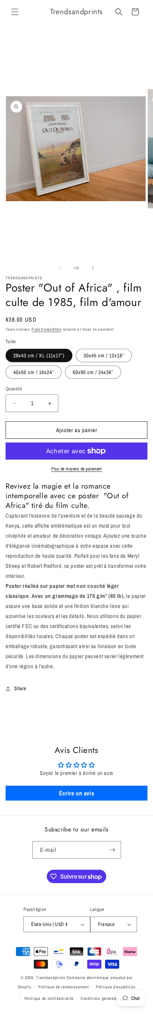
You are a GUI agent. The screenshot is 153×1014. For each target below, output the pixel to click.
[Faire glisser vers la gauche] (60, 268)
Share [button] (20, 688)
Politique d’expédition (115, 986)
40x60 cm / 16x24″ (33, 372)
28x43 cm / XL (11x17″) (39, 355)
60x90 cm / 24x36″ (93, 372)
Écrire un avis (76, 793)
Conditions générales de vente (108, 998)
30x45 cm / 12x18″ (104, 355)
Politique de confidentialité (49, 998)
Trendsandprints (50, 977)
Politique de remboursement (63, 986)
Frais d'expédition (47, 329)
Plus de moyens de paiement (76, 469)
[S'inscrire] (112, 850)
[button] (15, 12)
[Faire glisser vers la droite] (93, 268)
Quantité (14, 389)
